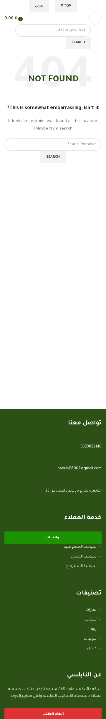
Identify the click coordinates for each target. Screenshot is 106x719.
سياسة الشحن (84, 557)
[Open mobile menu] (95, 18)
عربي (39, 6)
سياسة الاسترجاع (81, 566)
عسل (92, 649)
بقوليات (90, 639)
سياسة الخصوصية (80, 547)
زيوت (92, 629)
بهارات (91, 610)
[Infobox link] (53, 456)
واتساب (52, 538)
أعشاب (91, 620)
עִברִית (66, 6)
